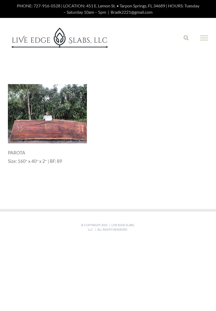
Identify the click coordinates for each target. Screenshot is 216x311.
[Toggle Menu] (204, 38)
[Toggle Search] (186, 37)
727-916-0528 (46, 5)
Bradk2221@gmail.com (132, 11)
